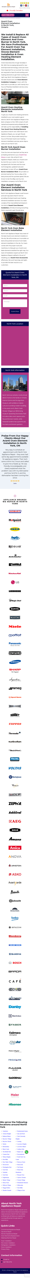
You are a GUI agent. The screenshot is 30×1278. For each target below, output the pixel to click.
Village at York (21, 1190)
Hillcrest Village (7, 1185)
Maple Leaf (20, 1151)
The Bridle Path (7, 1151)
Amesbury (5, 1131)
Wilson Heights (6, 1157)
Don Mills (5, 1159)
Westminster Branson (22, 1182)
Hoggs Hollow (6, 1187)
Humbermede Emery (22, 1131)
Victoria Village (21, 1180)
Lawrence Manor (21, 1146)
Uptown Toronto (21, 1177)
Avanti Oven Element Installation (12, 18)
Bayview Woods (7, 1141)
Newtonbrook (20, 1154)
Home (2, 18)
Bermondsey (6, 1146)
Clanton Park (6, 1154)
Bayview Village (7, 1139)
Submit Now (15, 311)
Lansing (19, 1141)
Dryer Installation (6, 1241)
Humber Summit (7, 1190)
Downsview (6, 1164)
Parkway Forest (21, 1162)
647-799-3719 (7, 1262)
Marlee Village (6, 1180)
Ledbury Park (20, 1149)
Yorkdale (5, 1172)
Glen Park (5, 1169)
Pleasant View (20, 1175)
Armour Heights (7, 1133)
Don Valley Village (7, 1162)
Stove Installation (6, 1247)
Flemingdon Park (7, 1167)
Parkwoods (20, 1164)
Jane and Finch (21, 1133)
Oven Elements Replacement (10, 1236)
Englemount (6, 1177)
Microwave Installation (8, 1243)
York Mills (20, 1187)
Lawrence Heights (21, 1144)
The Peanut (20, 1167)
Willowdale (20, 1185)
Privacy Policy (5, 1249)
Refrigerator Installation (8, 1245)
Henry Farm (6, 1182)
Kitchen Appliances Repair (9, 1233)
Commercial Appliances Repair (10, 1229)
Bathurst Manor (7, 1136)
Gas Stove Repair (6, 1231)
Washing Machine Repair (8, 1238)
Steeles (4, 1144)
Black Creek (6, 1149)
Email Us (6, 1259)
